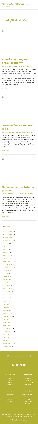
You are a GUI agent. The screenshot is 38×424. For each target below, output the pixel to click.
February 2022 (7, 289)
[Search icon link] (28, 5)
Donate (28, 399)
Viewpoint (28, 384)
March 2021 (6, 313)
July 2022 (6, 274)
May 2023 (6, 249)
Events (10, 399)
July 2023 (6, 243)
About (10, 378)
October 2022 (7, 264)
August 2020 (7, 334)
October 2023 (7, 237)
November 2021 (8, 295)
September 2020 (8, 331)
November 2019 (8, 343)
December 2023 (8, 231)
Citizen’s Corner (28, 382)
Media (10, 382)
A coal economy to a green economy (15, 61)
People (10, 380)
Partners (10, 384)
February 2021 (7, 316)
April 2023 (6, 252)
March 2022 (6, 286)
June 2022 (6, 277)
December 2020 (8, 322)
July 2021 (6, 304)
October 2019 (7, 347)
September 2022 (8, 267)
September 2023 (8, 240)
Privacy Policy (28, 401)
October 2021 (7, 298)
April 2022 (6, 283)
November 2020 (8, 325)
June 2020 (6, 337)
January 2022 (7, 292)
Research (28, 380)
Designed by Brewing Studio (19, 420)
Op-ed (4, 66)
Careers (10, 397)
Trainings (10, 401)
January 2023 (7, 258)
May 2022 (6, 280)
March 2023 (6, 255)
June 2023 (6, 246)
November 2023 (8, 234)
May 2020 (6, 340)
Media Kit (28, 403)
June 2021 (6, 307)
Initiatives (28, 378)
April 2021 (6, 310)
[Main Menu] (34, 4)
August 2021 (6, 301)
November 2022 (8, 261)
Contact (10, 395)
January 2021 (7, 319)
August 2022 (7, 270)
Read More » (6, 89)
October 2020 (7, 328)
